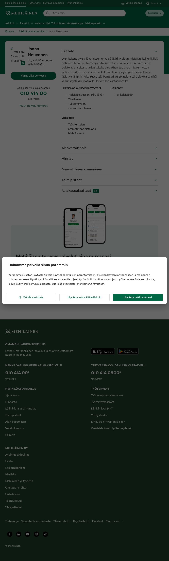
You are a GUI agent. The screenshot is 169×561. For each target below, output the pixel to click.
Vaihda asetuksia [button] (33, 297)
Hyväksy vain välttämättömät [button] (84, 297)
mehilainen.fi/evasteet (90, 284)
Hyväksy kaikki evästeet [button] (138, 297)
